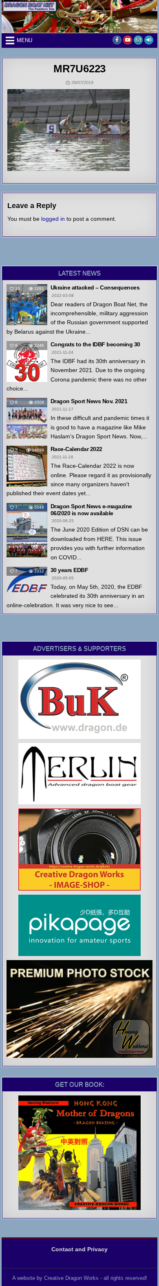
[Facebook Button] (117, 40)
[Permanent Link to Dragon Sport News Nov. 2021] (27, 418)
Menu (24, 40)
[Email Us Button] (138, 40)
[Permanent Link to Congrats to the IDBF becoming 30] (27, 361)
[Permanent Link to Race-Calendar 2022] (27, 466)
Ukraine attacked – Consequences (95, 287)
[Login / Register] (148, 40)
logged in (53, 218)
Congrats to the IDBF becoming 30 (95, 344)
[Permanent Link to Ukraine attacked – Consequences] (27, 304)
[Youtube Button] (127, 40)
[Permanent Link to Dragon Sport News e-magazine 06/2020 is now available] (27, 530)
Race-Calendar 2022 (76, 449)
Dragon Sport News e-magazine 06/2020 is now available (91, 509)
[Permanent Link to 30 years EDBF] (27, 580)
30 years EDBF (69, 570)
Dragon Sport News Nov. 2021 (89, 401)
